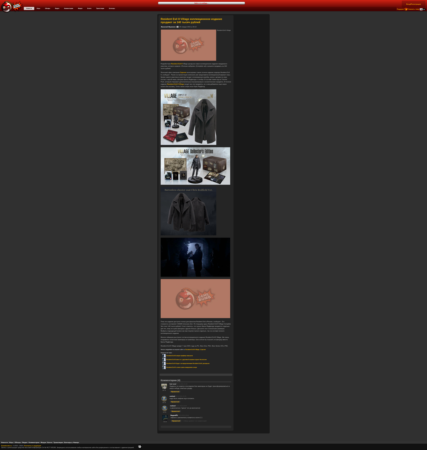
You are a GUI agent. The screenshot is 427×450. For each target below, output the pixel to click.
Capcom (203, 349)
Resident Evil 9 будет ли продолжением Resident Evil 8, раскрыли (187, 363)
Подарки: (400, 9)
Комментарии (68, 8)
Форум (80, 8)
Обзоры (47, 8)
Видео (57, 8)
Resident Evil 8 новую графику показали (179, 355)
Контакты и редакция (32, 446)
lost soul (173, 384)
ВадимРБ (174, 415)
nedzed (172, 396)
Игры (38, 8)
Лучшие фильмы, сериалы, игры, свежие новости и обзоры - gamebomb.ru (11, 6)
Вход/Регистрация (413, 4)
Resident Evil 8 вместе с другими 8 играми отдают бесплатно (186, 359)
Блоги (89, 8)
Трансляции (100, 8)
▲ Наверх (75, 442)
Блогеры (112, 8)
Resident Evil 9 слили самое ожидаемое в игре (181, 367)
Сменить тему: (414, 9)
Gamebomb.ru (6, 446)
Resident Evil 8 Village (192, 349)
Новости (29, 8)
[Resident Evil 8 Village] (188, 30)
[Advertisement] (252, 29)
